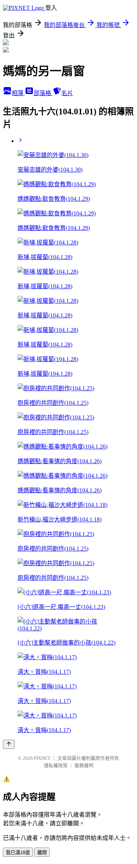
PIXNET (42, 758)
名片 (67, 93)
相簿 (18, 93)
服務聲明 (84, 765)
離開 (42, 852)
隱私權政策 (56, 765)
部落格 (43, 93)
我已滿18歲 (18, 852)
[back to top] (9, 744)
